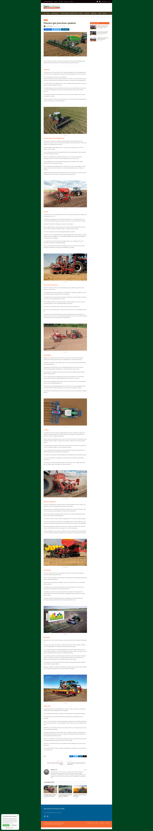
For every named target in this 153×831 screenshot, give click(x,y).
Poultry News (102, 822)
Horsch (46, 212)
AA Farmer (96, 822)
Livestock (87, 13)
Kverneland (47, 355)
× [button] (17, 815)
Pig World (107, 822)
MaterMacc (47, 570)
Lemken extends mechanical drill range (80, 795)
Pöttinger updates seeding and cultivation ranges (50, 795)
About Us (56, 1)
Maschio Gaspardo (50, 502)
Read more (11, 822)
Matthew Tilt (50, 26)
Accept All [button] (6, 825)
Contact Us (71, 1)
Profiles (80, 13)
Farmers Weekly (90, 822)
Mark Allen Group (57, 822)
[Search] (108, 1)
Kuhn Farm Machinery (51, 285)
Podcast (104, 1)
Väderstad (47, 706)
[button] (10, 828)
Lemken (46, 430)
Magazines (93, 13)
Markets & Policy (74, 13)
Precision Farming (65, 13)
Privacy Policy (46, 824)
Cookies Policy (52, 824)
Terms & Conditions (58, 824)
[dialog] (10, 822)
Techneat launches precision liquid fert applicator (65, 795)
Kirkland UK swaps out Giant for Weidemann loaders (102, 26)
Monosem (47, 637)
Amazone (47, 69)
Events (99, 13)
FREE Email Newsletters (48, 1)
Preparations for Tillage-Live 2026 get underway (102, 38)
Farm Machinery (55, 13)
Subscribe (66, 1)
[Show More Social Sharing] (71, 29)
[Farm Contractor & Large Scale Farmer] (52, 7)
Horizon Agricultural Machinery (54, 138)
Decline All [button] (14, 825)
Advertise (61, 1)
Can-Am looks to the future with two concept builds (102, 32)
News (48, 13)
